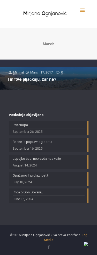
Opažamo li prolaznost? (30, 175)
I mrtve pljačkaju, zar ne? (32, 79)
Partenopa (20, 125)
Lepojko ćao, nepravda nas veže (37, 159)
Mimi (16, 72)
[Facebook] (48, 247)
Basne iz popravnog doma (32, 142)
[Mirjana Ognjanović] (49, 14)
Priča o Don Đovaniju (28, 192)
